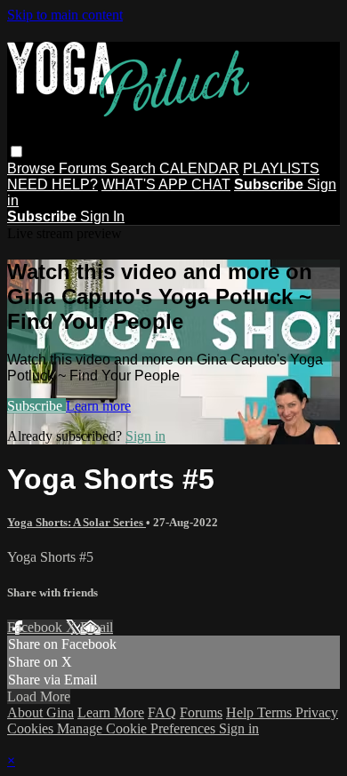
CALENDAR (199, 168)
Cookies (32, 728)
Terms (276, 712)
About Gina (40, 712)
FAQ (162, 712)
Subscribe (36, 405)
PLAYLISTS (281, 168)
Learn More (110, 712)
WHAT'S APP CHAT (165, 184)
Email (96, 627)
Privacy (316, 712)
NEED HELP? (52, 184)
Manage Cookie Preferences (138, 728)
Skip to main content (65, 14)
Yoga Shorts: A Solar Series (76, 522)
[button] (16, 151)
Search (134, 168)
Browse (33, 168)
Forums (84, 168)
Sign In (102, 216)
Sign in (145, 436)
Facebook (36, 627)
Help (241, 712)
